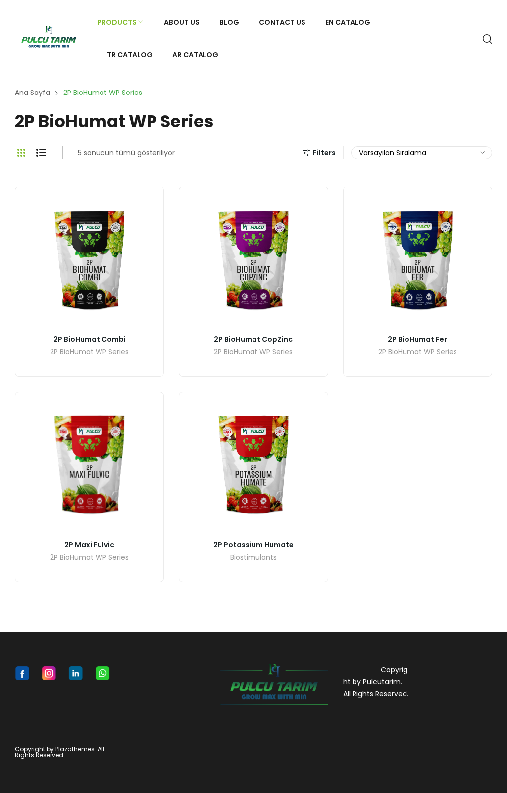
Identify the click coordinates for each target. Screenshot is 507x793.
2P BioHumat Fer (417, 339)
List (41, 152)
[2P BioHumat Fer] (418, 261)
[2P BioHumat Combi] (89, 261)
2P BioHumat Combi (89, 339)
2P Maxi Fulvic (89, 545)
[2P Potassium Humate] (253, 466)
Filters (324, 153)
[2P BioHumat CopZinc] (253, 261)
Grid (21, 152)
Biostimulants (253, 558)
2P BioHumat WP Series (89, 352)
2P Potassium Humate (253, 545)
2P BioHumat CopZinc (253, 339)
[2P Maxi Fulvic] (89, 466)
